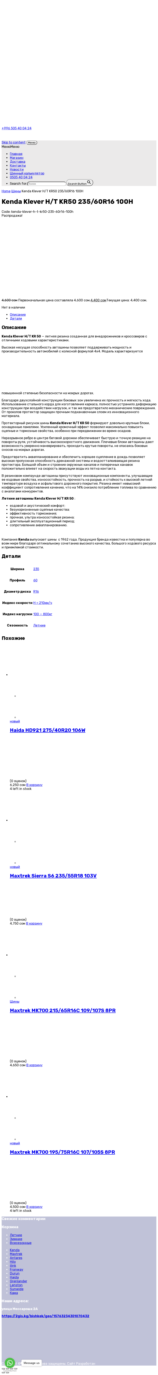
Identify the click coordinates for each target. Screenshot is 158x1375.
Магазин (16, 158)
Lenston (16, 1285)
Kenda (15, 1250)
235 (36, 569)
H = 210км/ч (42, 603)
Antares (16, 1258)
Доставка (17, 162)
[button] (10, 147)
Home (6, 191)
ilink (13, 1266)
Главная (16, 154)
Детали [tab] (16, 318)
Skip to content (14, 142)
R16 (36, 592)
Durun (15, 1273)
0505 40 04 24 (21, 177)
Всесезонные (20, 1243)
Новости (17, 169)
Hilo (13, 1262)
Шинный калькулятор (27, 173)
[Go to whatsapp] (10, 1363)
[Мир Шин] (48, 21)
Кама (14, 1293)
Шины (16, 191)
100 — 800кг (42, 614)
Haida (14, 1277)
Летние (39, 625)
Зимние (16, 1239)
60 (35, 580)
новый (15, 721)
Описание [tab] (18, 315)
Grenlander (18, 1281)
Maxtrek (16, 1254)
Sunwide (16, 1289)
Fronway (16, 1269)
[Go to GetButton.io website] (9, 1370)
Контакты (18, 165)
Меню (32, 142)
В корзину (34, 785)
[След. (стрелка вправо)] (7, 1372)
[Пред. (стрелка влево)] (3, 1372)
